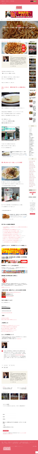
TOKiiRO (16, 446)
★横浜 (32, 165)
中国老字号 (30, 171)
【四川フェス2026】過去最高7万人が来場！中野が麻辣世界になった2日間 (32, 98)
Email (4, 416)
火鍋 (33, 177)
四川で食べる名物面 (31, 137)
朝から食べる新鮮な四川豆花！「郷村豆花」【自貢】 (9, 328)
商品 (29, 136)
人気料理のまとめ (19, 19)
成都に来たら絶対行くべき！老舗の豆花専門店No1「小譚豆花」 (32, 85)
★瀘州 (34, 165)
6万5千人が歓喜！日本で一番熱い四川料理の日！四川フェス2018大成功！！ (33, 51)
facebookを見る (19, 338)
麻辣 (32, 186)
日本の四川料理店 (24, 19)
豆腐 (33, 180)
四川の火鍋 (13, 19)
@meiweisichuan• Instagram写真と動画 (7, 312)
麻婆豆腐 (30, 186)
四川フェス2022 (4, 3)
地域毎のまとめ (28, 19)
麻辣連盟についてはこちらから (6, 287)
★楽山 (30, 165)
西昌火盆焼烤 (30, 180)
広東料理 (30, 147)
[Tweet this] (23, 33)
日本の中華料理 (30, 148)
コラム (30, 129)
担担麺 (7, 367)
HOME (2, 41)
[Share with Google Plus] (25, 33)
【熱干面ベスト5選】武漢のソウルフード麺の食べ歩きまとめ (34, 102)
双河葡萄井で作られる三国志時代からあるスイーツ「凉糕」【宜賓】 (32, 67)
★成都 (4, 367)
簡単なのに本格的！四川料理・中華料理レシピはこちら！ (9, 319)
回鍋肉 (32, 174)
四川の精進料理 (30, 144)
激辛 (31, 177)
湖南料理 (30, 151)
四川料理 (30, 174)
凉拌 (34, 171)
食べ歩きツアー (33, 183)
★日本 (32, 162)
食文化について (30, 155)
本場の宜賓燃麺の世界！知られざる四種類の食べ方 (10, 229)
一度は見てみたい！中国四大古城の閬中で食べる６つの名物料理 (11, 237)
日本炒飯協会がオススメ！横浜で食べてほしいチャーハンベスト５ (10, 325)
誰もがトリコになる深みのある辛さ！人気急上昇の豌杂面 (10, 240)
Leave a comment (6, 365)
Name (4, 414)
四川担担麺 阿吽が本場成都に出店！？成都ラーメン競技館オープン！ (12, 235)
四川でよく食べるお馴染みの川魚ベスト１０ (7, 331)
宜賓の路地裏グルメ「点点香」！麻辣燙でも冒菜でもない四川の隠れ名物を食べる (34, 115)
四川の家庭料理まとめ (31, 140)
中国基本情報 (30, 133)
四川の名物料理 (9, 19)
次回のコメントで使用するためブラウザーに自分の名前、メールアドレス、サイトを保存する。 (14, 422)
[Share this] (21, 33)
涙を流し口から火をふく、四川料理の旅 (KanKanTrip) (13, 292)
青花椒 (30, 183)
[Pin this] (26, 33)
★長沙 (30, 168)
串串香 (33, 171)
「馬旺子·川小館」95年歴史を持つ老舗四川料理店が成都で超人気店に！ (32, 61)
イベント (32, 168)
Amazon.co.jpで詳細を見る (9, 296)
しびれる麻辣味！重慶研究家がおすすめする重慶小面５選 (10, 232)
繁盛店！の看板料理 (32, 62)
